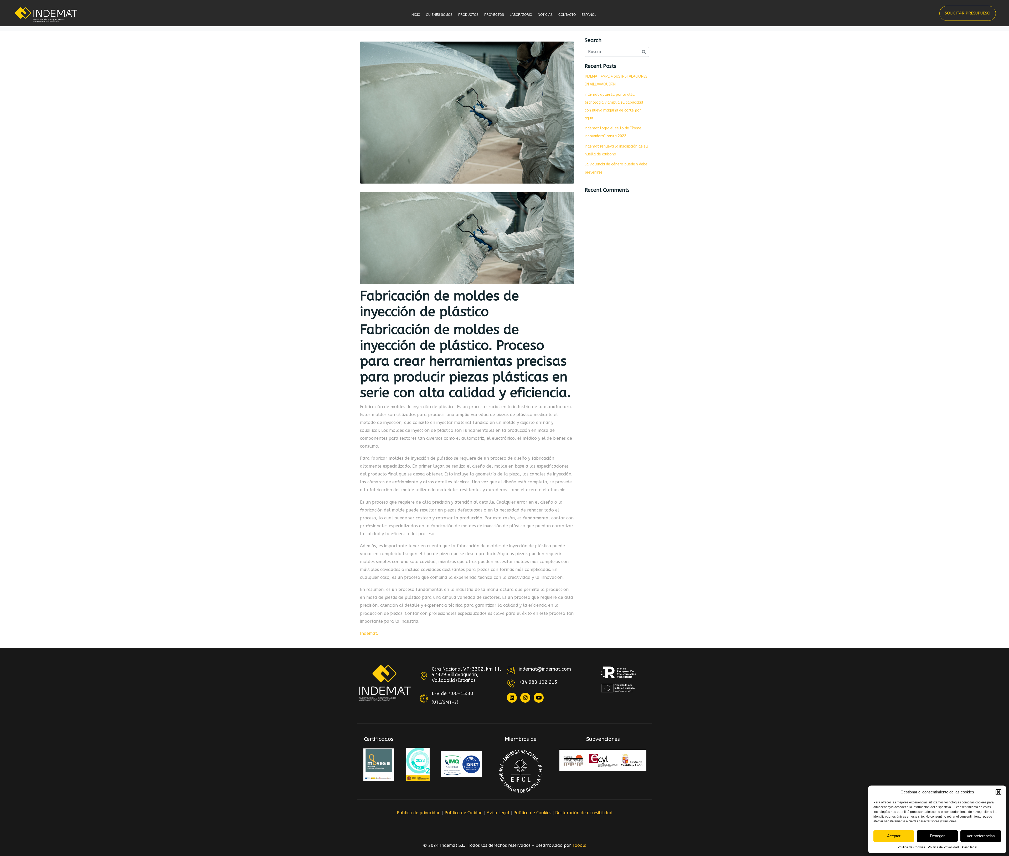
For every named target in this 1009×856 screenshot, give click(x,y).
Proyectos (494, 15)
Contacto (567, 15)
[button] (998, 792)
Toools (579, 845)
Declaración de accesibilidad (583, 812)
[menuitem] (590, 19)
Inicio (415, 15)
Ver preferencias (981, 836)
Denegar (937, 836)
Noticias (545, 15)
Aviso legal (969, 847)
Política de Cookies (911, 847)
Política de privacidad (419, 812)
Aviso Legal (498, 812)
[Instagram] (525, 698)
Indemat (368, 633)
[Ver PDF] (379, 764)
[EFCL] (521, 771)
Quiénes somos (439, 15)
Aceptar (893, 836)
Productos (468, 15)
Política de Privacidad (943, 847)
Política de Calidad (464, 812)
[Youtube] (539, 698)
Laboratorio (521, 15)
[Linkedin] (512, 698)
